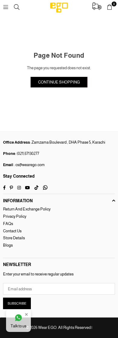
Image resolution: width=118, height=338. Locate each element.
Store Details (14, 238)
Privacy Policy (14, 216)
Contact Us (12, 231)
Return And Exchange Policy (27, 209)
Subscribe (17, 303)
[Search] (16, 7)
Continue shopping (59, 82)
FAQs (8, 223)
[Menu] (5, 7)
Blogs (8, 245)
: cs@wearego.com (29, 164)
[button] (109, 7)
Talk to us (18, 326)
